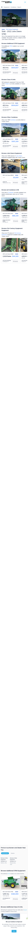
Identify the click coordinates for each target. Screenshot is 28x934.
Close (14, 931)
